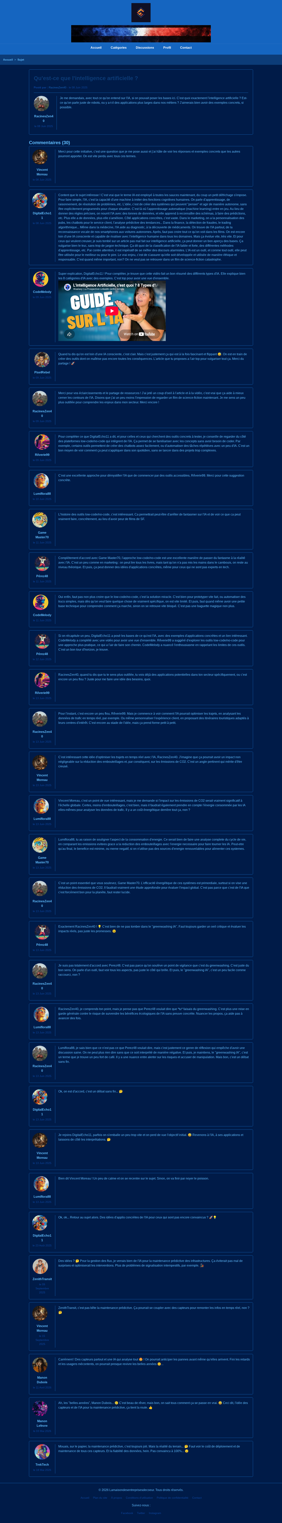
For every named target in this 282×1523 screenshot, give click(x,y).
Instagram (155, 1513)
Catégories (119, 47)
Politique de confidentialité (172, 1497)
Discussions (145, 47)
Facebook (127, 1513)
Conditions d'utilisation (139, 1497)
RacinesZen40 (57, 87)
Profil (167, 47)
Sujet (20, 59)
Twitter (141, 1513)
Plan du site (100, 1497)
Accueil (96, 47)
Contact (186, 47)
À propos (116, 1497)
